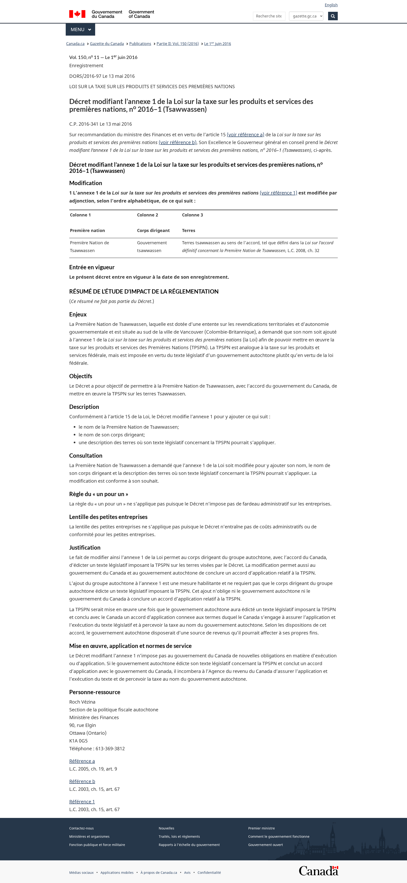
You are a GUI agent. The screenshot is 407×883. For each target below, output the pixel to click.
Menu (83, 29)
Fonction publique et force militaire (97, 844)
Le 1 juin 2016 (217, 43)
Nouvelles (166, 828)
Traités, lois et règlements (179, 836)
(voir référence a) (245, 134)
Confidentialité (209, 872)
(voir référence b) (177, 142)
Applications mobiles (117, 872)
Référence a (82, 761)
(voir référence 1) (278, 193)
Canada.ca (75, 43)
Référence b (82, 781)
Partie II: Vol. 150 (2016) (178, 43)
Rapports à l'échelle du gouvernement (189, 844)
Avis (187, 872)
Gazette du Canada (107, 43)
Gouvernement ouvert (265, 844)
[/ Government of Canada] (111, 14)
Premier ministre (261, 828)
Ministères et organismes (89, 836)
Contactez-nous (81, 828)
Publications (140, 43)
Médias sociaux (81, 872)
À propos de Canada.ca (159, 872)
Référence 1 (82, 801)
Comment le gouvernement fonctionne (278, 836)
